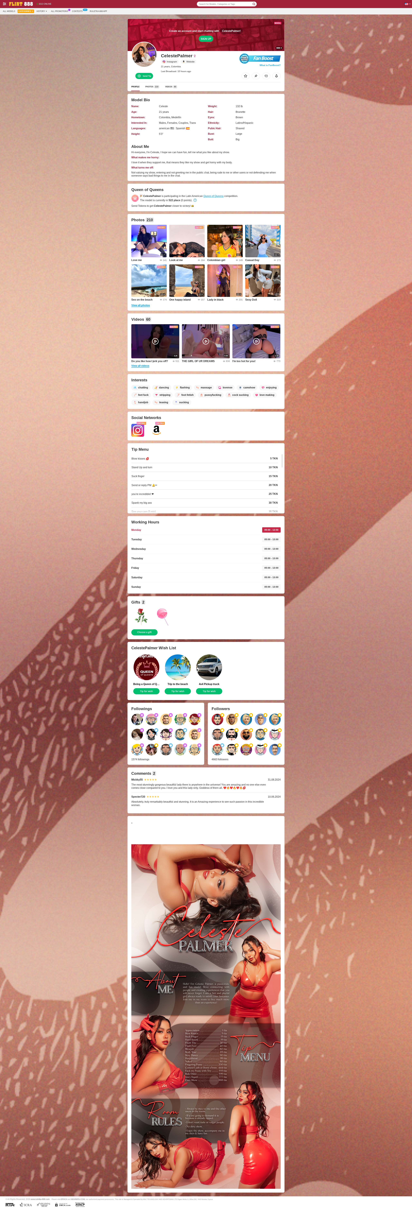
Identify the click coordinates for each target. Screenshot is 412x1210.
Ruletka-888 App (98, 11)
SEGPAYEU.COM (78, 1199)
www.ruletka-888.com (40, 1199)
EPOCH (64, 1199)
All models (9, 11)
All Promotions (59, 11)
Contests (77, 11)
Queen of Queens (213, 196)
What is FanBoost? (270, 65)
